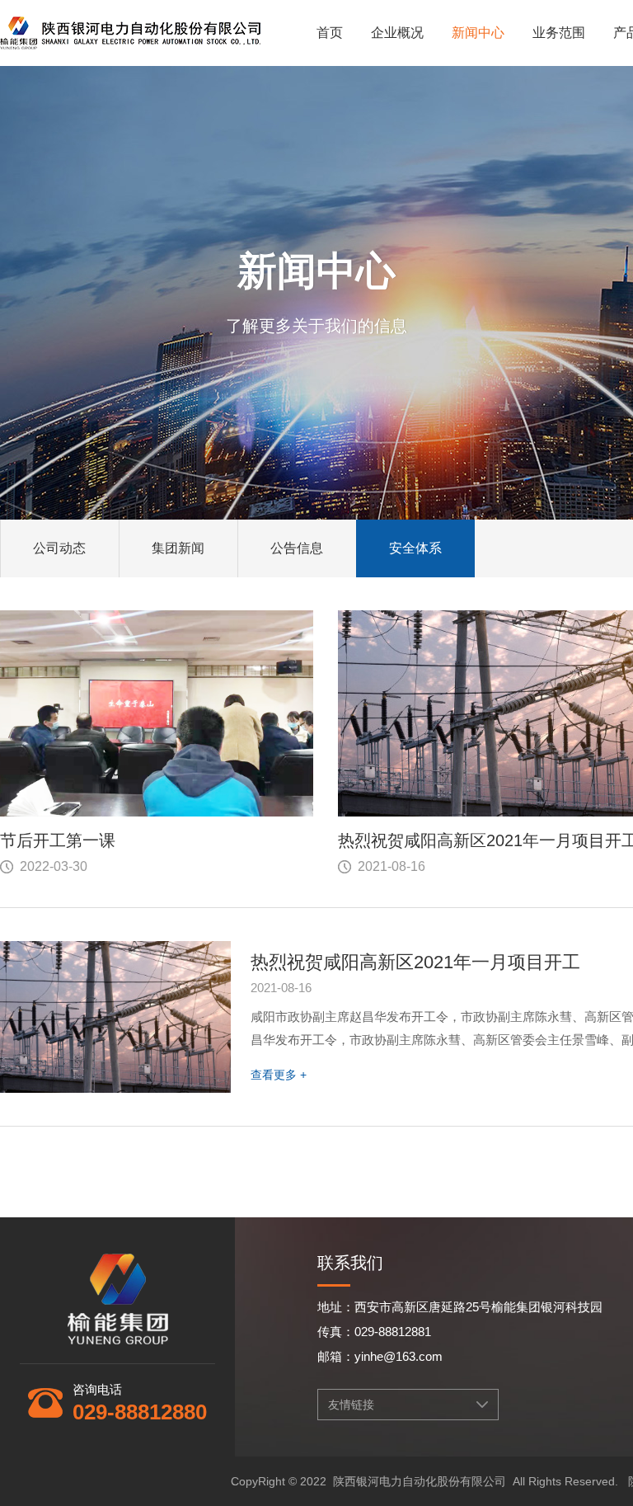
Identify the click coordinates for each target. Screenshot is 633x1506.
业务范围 (558, 33)
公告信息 (296, 548)
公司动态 (59, 548)
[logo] (130, 26)
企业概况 (397, 33)
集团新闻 (178, 548)
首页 (329, 33)
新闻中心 (478, 33)
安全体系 (415, 548)
